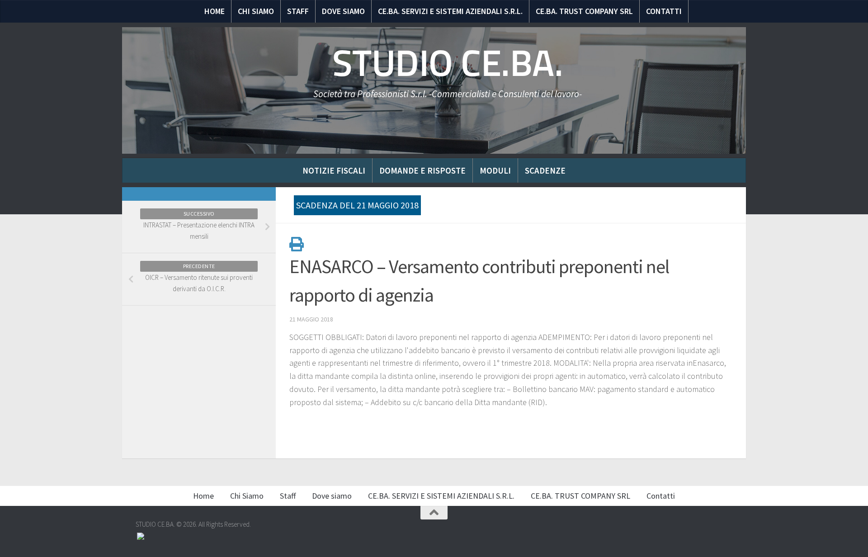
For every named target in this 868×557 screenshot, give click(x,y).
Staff (298, 11)
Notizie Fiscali (333, 170)
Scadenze (545, 170)
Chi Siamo (256, 11)
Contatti (664, 11)
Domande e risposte (422, 170)
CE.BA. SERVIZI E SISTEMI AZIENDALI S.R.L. (450, 11)
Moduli (495, 170)
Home (214, 11)
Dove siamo (343, 11)
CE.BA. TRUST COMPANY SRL (584, 11)
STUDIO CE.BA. (447, 63)
